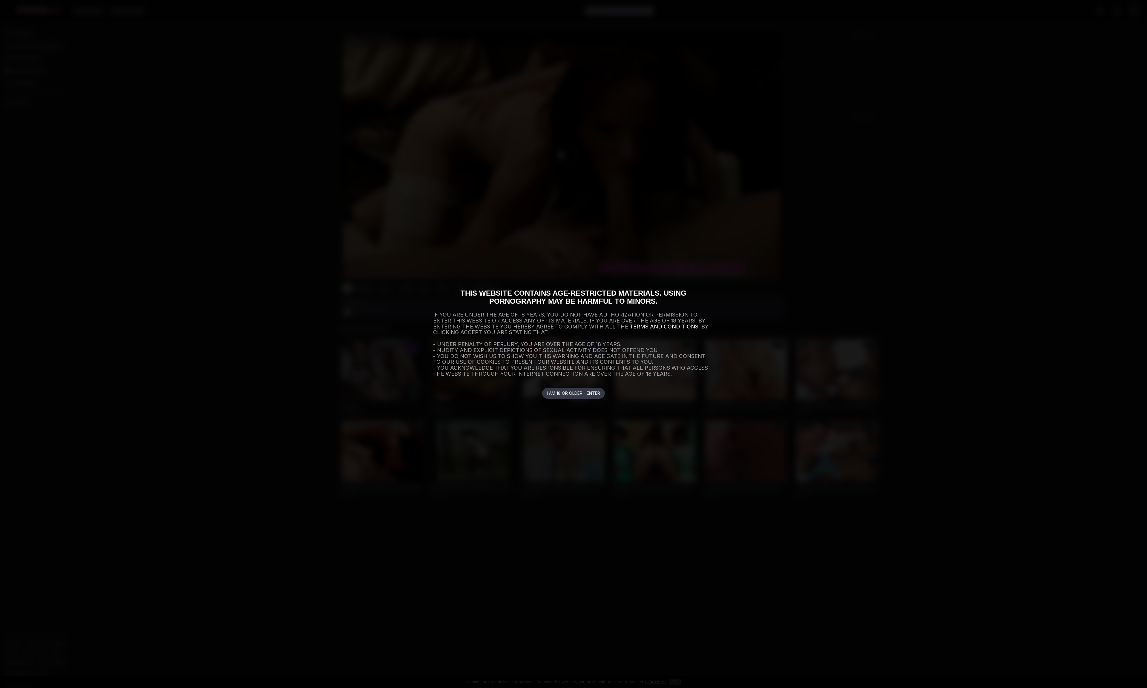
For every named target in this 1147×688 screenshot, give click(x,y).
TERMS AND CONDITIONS (664, 326)
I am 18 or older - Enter (573, 393)
